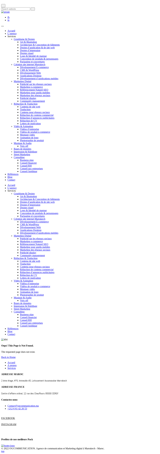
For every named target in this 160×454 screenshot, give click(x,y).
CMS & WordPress (29, 70)
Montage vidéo (27, 134)
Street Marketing (22, 154)
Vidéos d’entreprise (29, 129)
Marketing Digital (22, 81)
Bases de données (22, 149)
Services (12, 368)
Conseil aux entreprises (31, 168)
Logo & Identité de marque (33, 56)
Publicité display (28, 98)
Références (13, 174)
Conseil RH (26, 165)
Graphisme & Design (24, 39)
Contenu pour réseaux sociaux (35, 112)
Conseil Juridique (28, 171)
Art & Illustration (28, 42)
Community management (32, 101)
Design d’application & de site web (37, 47)
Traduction (25, 109)
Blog (10, 177)
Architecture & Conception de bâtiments (40, 44)
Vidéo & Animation (23, 126)
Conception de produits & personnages (39, 59)
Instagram (4, 424)
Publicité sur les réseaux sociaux (36, 84)
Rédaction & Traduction (26, 104)
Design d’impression (30, 50)
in (8, 20)
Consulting (19, 157)
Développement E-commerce (34, 67)
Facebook (4, 418)
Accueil (11, 30)
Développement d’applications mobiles (39, 78)
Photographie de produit (32, 140)
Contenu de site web (30, 106)
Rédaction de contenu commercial (36, 115)
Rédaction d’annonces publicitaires (37, 118)
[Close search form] (3, 5)
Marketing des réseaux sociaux (35, 95)
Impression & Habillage (25, 151)
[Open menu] (2, 26)
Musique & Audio (23, 143)
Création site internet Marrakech (29, 64)
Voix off (24, 146)
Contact (11, 179)
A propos (12, 365)
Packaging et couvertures (32, 61)
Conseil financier (28, 163)
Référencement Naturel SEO (34, 89)
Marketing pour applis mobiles (35, 92)
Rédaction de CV (28, 120)
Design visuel (26, 53)
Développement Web (30, 73)
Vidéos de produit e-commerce (35, 132)
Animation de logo (29, 137)
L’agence (12, 33)
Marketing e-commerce (31, 87)
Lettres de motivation (30, 123)
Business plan (27, 160)
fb (9, 17)
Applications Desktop (30, 75)
